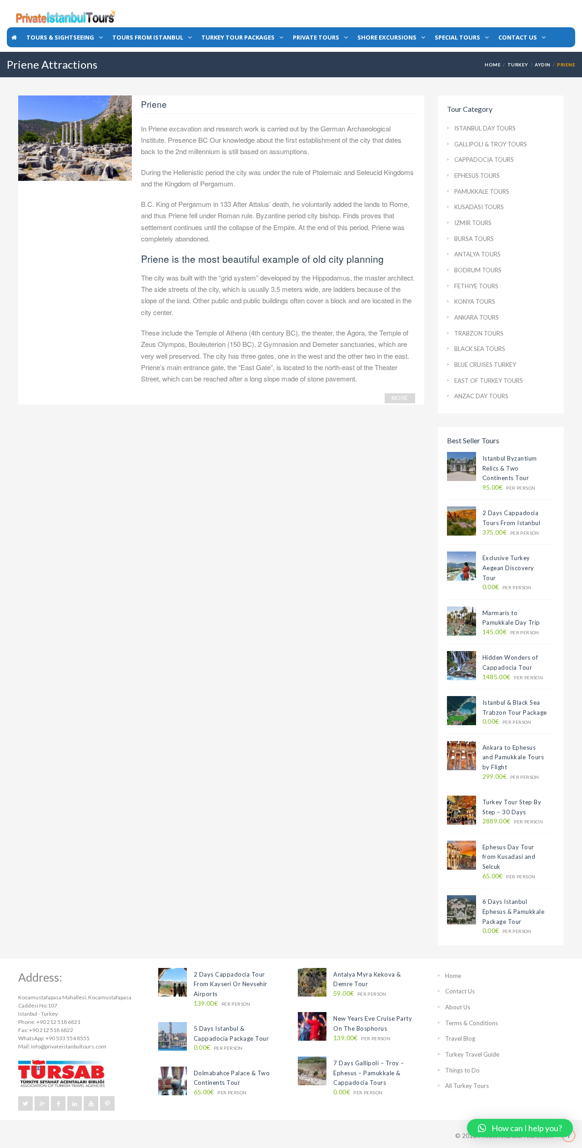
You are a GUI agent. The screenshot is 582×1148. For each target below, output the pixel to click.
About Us (457, 1007)
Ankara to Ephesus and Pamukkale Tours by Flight (513, 757)
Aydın (542, 64)
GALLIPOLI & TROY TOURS (490, 144)
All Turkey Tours (467, 1085)
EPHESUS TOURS (477, 175)
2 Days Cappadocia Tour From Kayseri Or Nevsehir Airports (230, 984)
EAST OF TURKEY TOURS (488, 380)
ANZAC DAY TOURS (481, 396)
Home (493, 64)
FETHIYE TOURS (476, 286)
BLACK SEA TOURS (479, 348)
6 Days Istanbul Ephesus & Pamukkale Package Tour (513, 911)
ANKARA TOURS (476, 317)
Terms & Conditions (471, 1023)
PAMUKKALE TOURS (481, 191)
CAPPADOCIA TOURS (484, 159)
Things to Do (462, 1070)
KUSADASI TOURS (479, 207)
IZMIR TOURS (473, 222)
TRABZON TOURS (478, 333)
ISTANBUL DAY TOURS (485, 128)
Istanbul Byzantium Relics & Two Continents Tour (509, 468)
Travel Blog (460, 1038)
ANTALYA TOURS (477, 254)
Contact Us (460, 991)
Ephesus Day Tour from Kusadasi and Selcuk (509, 856)
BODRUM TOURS (478, 270)
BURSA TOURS (474, 238)
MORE (399, 397)
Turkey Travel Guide (472, 1054)
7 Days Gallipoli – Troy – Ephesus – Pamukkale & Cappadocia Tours (368, 1072)
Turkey (517, 64)
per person (509, 487)
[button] (520, 1128)
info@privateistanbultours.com (68, 1046)
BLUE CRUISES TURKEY (485, 364)
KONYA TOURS (474, 301)
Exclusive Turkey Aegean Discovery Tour (508, 567)
